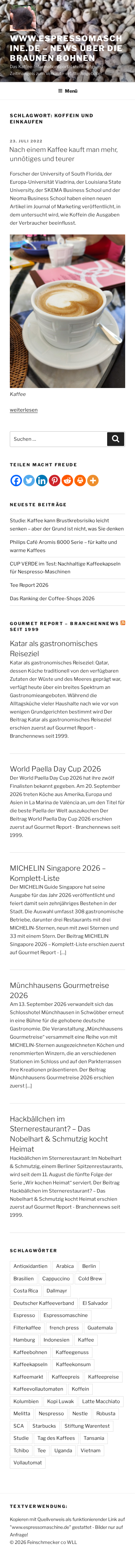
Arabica (65, 1266)
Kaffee (86, 1340)
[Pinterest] (54, 480)
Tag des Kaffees (56, 1438)
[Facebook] (16, 480)
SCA (18, 1426)
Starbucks (44, 1426)
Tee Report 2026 (29, 585)
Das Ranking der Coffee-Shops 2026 (52, 599)
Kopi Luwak (60, 1401)
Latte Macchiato (101, 1401)
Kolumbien (26, 1401)
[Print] (80, 480)
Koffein (80, 1389)
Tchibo (21, 1451)
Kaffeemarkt (28, 1377)
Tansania (94, 1438)
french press (64, 1328)
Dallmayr (57, 1291)
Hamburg (24, 1340)
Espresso (24, 1315)
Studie (21, 1438)
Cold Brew (90, 1279)
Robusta (105, 1414)
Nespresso (51, 1414)
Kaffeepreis (66, 1377)
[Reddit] (67, 480)
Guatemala (100, 1328)
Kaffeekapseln (30, 1364)
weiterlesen (24, 410)
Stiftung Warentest (87, 1426)
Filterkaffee (27, 1328)
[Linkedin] (42, 480)
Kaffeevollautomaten (38, 1389)
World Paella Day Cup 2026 (55, 769)
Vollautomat (27, 1463)
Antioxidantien (30, 1266)
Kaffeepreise (103, 1377)
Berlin (89, 1266)
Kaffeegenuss (72, 1352)
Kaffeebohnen (30, 1352)
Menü (71, 91)
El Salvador (95, 1303)
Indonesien (56, 1340)
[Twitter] (29, 480)
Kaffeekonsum (73, 1364)
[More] (93, 480)
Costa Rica (25, 1291)
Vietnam (91, 1451)
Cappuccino (56, 1279)
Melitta (21, 1414)
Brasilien (23, 1279)
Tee (41, 1451)
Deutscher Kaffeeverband (43, 1303)
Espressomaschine (66, 1315)
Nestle (80, 1414)
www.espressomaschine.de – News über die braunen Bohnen (66, 48)
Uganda (63, 1451)
